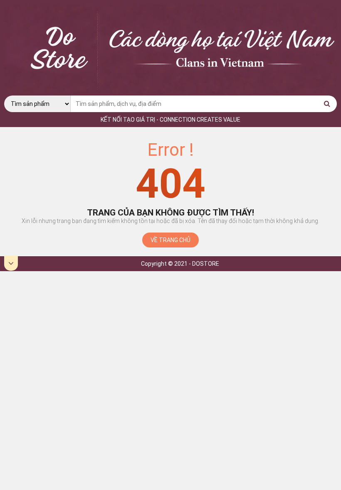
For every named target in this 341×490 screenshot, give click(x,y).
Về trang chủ (170, 240)
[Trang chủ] (170, 92)
